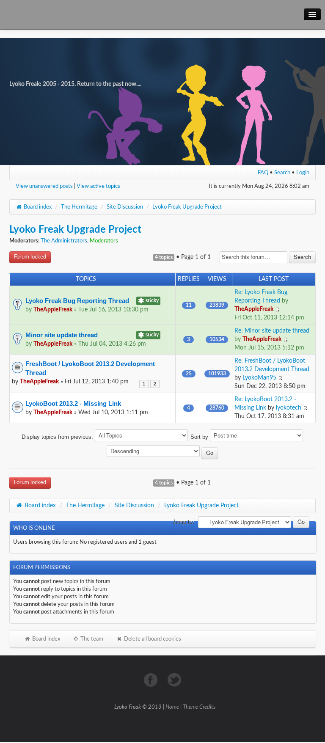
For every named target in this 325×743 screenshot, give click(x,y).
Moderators (104, 241)
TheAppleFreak (52, 310)
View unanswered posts (44, 186)
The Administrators (64, 241)
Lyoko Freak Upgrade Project (187, 206)
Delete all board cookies (152, 638)
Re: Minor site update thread (271, 331)
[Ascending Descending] (163, 452)
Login (302, 172)
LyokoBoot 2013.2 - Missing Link (73, 403)
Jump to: (183, 522)
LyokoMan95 (259, 378)
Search (282, 172)
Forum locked (30, 257)
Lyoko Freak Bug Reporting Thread (77, 300)
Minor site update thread (61, 335)
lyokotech (288, 408)
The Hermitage (79, 206)
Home (172, 707)
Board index (37, 206)
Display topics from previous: (58, 437)
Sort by (200, 437)
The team (91, 638)
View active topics (98, 186)
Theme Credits (199, 707)
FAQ (263, 172)
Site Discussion (125, 206)
